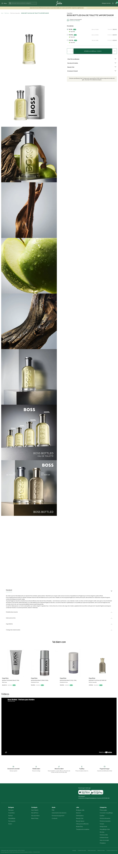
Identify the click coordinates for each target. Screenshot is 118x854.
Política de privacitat (92, 850)
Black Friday (34, 818)
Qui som (78, 813)
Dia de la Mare (35, 815)
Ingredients (9, 624)
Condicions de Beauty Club (112, 850)
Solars (10, 824)
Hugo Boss (5, 678)
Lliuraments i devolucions (59, 813)
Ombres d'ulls (104, 835)
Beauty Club (79, 818)
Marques (10, 810)
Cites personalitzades (82, 824)
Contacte (54, 818)
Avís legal (74, 850)
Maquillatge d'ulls (105, 829)
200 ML (98, 675)
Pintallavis (103, 843)
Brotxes (102, 832)
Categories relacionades (13, 630)
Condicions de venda (82, 850)
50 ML (90, 675)
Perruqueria (11, 821)
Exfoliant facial (104, 837)
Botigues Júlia (80, 810)
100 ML (94, 675)
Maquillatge (11, 818)
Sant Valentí (34, 810)
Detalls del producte (12, 612)
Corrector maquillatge (106, 813)
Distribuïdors (79, 815)
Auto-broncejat (104, 840)
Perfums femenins (105, 818)
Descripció (9, 590)
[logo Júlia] (59, 3)
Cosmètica (11, 813)
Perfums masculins (105, 821)
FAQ (53, 810)
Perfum (10, 815)
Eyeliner (102, 815)
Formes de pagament (58, 815)
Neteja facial (103, 826)
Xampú (102, 824)
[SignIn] (113, 3)
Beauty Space (80, 821)
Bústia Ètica (79, 826)
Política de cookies (101, 850)
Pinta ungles (103, 810)
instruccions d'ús (10, 618)
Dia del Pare (34, 813)
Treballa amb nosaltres (82, 829)
